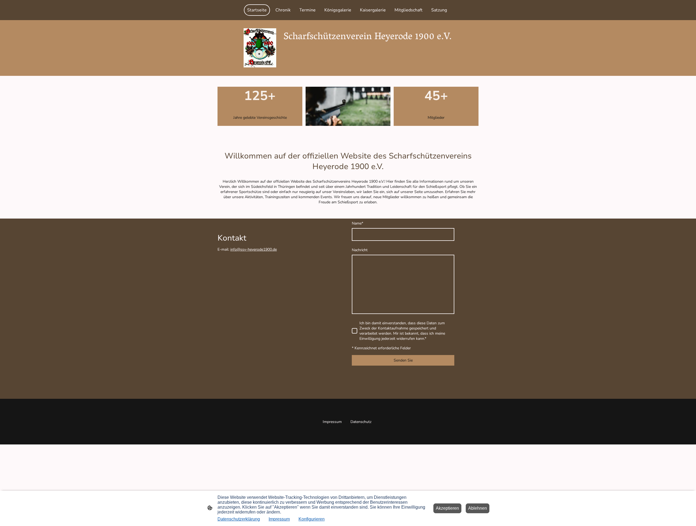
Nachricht (360, 250)
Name (357, 223)
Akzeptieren (447, 508)
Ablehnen (477, 508)
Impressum (279, 519)
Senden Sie (403, 360)
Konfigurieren (312, 519)
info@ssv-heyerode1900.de (253, 249)
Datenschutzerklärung (238, 519)
